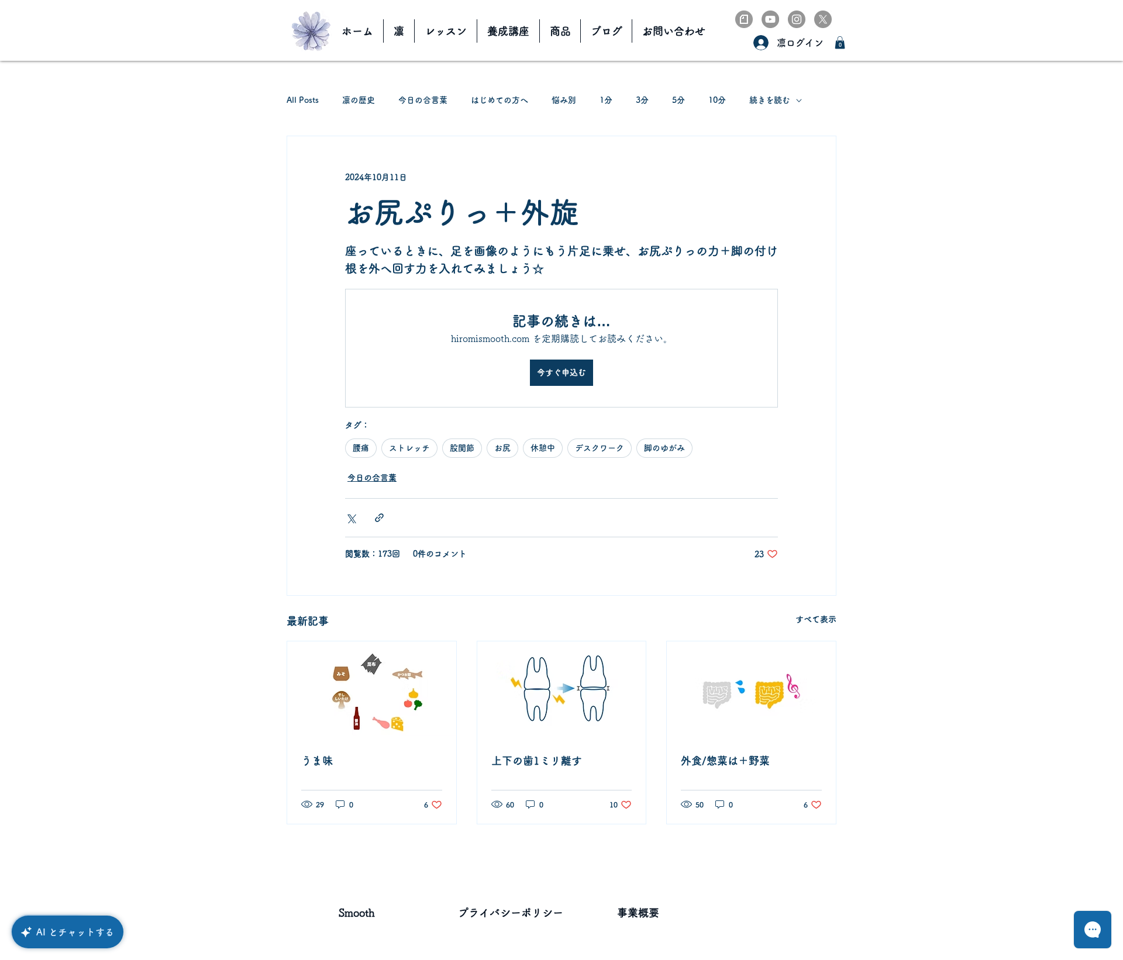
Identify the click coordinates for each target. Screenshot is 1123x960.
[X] (823, 19)
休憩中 (543, 448)
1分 (606, 100)
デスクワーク (599, 448)
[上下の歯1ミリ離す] (561, 688)
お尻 (502, 448)
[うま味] (371, 688)
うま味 (317, 760)
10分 (717, 100)
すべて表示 (815, 619)
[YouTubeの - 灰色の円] (770, 19)
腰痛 (361, 448)
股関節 (462, 448)
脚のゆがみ (664, 448)
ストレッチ (409, 448)
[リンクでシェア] (379, 517)
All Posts (303, 100)
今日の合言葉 (422, 100)
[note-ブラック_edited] (744, 19)
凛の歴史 (358, 100)
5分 (678, 100)
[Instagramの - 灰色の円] (796, 19)
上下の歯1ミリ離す (536, 760)
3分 (642, 100)
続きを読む (769, 100)
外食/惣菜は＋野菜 (725, 760)
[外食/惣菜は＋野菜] (751, 688)
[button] (840, 42)
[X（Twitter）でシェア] (350, 517)
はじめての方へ (499, 100)
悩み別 (564, 100)
